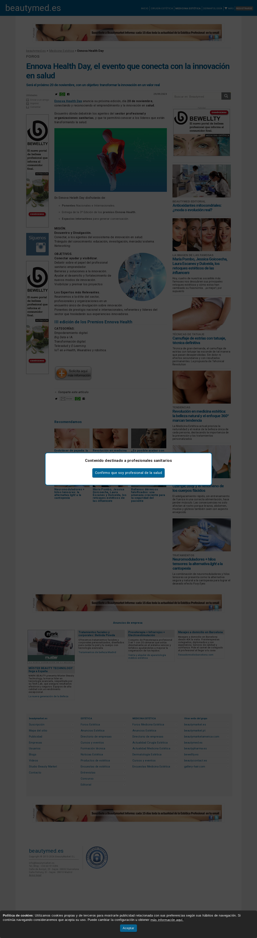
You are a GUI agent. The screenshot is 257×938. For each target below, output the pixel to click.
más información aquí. (167, 920)
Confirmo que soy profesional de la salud (128, 473)
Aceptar (128, 928)
